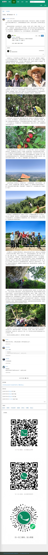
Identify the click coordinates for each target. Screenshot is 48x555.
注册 (41, 5)
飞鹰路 (27, 407)
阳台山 (31, 407)
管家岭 (8, 407)
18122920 (8, 18)
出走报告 (8, 11)
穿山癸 (7, 339)
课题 (10, 1)
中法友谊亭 (13, 407)
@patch (7, 349)
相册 (18, 1)
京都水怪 (7, 358)
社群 (22, 1)
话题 (14, 1)
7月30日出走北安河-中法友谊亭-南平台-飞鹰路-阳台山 (13, 384)
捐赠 (27, 1)
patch (7, 366)
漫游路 (18, 407)
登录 (45, 5)
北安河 (3, 407)
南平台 (23, 407)
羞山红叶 (10, 396)
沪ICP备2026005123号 (24, 553)
